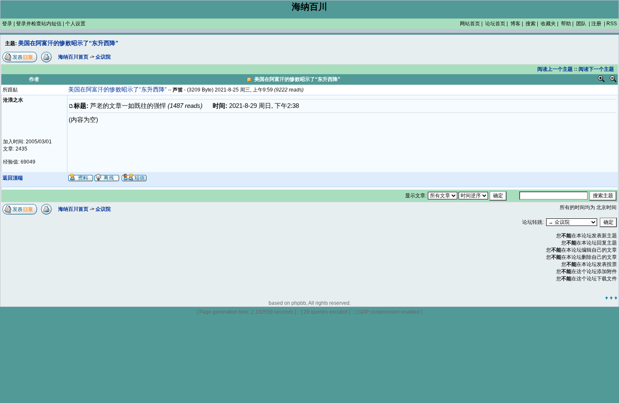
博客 (515, 24)
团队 (581, 24)
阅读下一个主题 (596, 69)
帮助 (566, 24)
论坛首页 (495, 24)
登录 (7, 24)
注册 (596, 24)
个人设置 (75, 24)
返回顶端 (13, 178)
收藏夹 (548, 24)
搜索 (531, 24)
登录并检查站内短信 (38, 24)
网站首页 (470, 24)
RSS (611, 24)
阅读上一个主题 (555, 69)
